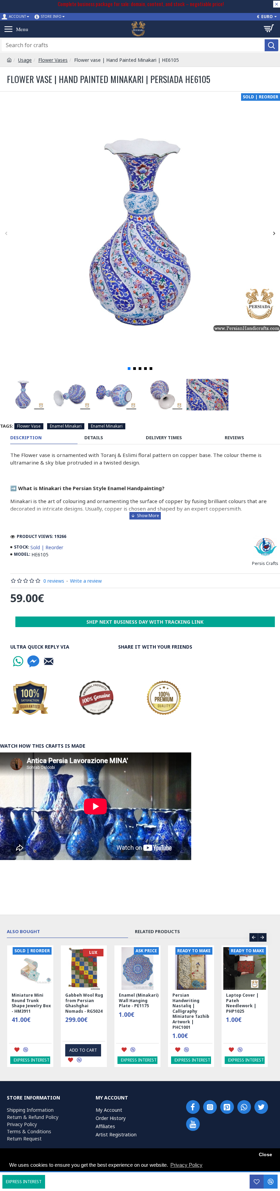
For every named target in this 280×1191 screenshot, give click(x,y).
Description (26, 438)
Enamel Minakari (66, 426)
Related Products (157, 931)
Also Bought (23, 931)
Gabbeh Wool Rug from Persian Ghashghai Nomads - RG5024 (84, 1003)
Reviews (234, 438)
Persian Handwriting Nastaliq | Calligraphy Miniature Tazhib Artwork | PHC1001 (190, 1011)
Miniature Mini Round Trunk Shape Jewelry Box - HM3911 (31, 1003)
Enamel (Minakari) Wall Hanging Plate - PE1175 (138, 1001)
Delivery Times (164, 438)
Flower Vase (29, 426)
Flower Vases (53, 60)
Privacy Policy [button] (186, 1165)
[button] (6, 233)
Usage (25, 60)
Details (93, 438)
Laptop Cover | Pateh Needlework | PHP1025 (242, 1003)
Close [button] (265, 1154)
